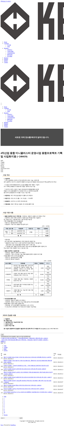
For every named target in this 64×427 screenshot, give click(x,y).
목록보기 (3, 341)
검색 (21, 418)
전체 (5, 346)
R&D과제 (9, 54)
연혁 (8, 46)
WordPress (13, 425)
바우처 (5, 350)
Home (5, 42)
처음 (5, 396)
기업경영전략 (11, 53)
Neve (2, 425)
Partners (6, 59)
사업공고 (9, 49)
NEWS (6, 61)
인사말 (9, 45)
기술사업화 (10, 51)
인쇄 (2, 334)
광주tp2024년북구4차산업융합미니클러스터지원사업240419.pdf (15, 336)
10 (4, 412)
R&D (5, 349)
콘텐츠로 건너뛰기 (6, 1)
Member (6, 58)
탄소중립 (9, 56)
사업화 (5, 347)
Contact (6, 62)
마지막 (5, 415)
